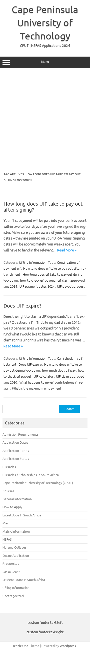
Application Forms (15, 450)
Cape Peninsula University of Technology (45, 22)
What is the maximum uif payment (36, 388)
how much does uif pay (59, 370)
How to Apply (12, 507)
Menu (45, 62)
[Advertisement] (45, 120)
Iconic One (20, 646)
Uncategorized (13, 596)
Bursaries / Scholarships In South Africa (30, 475)
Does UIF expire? (23, 306)
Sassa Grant (11, 571)
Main (6, 523)
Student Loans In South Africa (23, 579)
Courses (8, 491)
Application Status (15, 458)
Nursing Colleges (14, 547)
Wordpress (68, 646)
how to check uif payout (37, 280)
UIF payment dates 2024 (37, 286)
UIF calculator (44, 376)
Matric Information (16, 531)
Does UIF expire (30, 364)
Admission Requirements (20, 434)
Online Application (15, 555)
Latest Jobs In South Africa (21, 515)
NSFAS (7, 539)
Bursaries (9, 467)
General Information (17, 499)
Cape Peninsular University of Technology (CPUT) (37, 483)
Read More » (66, 250)
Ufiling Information (32, 262)
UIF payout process (71, 286)
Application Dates (15, 442)
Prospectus (10, 563)
